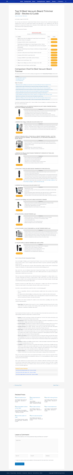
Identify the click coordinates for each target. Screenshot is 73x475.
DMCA (41, 473)
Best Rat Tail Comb (40, 181)
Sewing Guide (27, 1)
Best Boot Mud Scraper (19, 80)
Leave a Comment (18, 15)
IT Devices (60, 1)
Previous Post (17, 385)
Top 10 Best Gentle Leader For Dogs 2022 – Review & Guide (21, 420)
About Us (30, 473)
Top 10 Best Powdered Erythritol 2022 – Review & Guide (36, 419)
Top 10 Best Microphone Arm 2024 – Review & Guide (21, 400)
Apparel (48, 1)
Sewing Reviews (41, 1)
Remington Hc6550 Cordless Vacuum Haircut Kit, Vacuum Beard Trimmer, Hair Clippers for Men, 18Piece (32, 86)
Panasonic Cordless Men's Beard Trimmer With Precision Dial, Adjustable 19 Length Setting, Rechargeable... (32, 91)
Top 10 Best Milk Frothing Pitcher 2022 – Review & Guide (50, 400)
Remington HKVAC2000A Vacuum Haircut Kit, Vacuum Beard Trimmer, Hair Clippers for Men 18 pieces (31, 92)
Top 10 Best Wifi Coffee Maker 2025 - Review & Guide (26, 372)
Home (21, 1)
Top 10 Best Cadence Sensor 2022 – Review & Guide (35, 409)
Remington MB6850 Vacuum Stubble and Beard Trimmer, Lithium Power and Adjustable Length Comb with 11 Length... (34, 94)
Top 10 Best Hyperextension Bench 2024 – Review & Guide (35, 402)
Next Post (56, 385)
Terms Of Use (36, 473)
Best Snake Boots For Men (20, 79)
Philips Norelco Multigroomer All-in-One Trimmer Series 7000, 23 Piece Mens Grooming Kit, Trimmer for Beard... (33, 97)
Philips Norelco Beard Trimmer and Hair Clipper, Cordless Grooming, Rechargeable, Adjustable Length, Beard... (33, 99)
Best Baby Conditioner (51, 180)
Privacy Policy (13, 473)
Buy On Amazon (54, 39)
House (33, 1)
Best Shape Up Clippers (28, 181)
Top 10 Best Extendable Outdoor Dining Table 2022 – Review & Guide (21, 411)
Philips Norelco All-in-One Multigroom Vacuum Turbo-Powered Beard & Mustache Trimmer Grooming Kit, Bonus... (33, 84)
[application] (35, 1)
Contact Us (24, 473)
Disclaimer (19, 473)
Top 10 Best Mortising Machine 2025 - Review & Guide (26, 370)
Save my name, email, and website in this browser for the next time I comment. (35, 460)
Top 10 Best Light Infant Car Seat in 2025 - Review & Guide (27, 374)
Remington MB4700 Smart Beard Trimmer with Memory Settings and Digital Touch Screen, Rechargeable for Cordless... (34, 89)
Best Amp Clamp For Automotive (21, 77)
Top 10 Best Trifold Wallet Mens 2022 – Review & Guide (50, 409)
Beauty (54, 1)
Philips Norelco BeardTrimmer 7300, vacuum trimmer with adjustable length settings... (29, 96)
